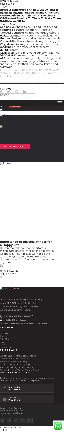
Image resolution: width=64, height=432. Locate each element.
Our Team (5, 333)
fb (10, 420)
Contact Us (5, 347)
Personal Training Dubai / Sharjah (16, 367)
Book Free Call (15, 146)
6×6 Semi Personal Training (13, 361)
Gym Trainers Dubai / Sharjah (14, 358)
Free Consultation (11, 427)
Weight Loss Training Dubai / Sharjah (18, 356)
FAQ (2, 342)
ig (3, 420)
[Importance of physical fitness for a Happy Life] (27, 201)
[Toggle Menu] (59, 102)
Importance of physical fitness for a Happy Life (26, 243)
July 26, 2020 (8, 274)
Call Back (5, 430)
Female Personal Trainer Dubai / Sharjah (20, 370)
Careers (4, 336)
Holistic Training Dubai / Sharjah (15, 364)
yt (16, 420)
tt (30, 420)
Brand (3, 344)
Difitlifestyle (11, 271)
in (23, 420)
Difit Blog (4, 339)
